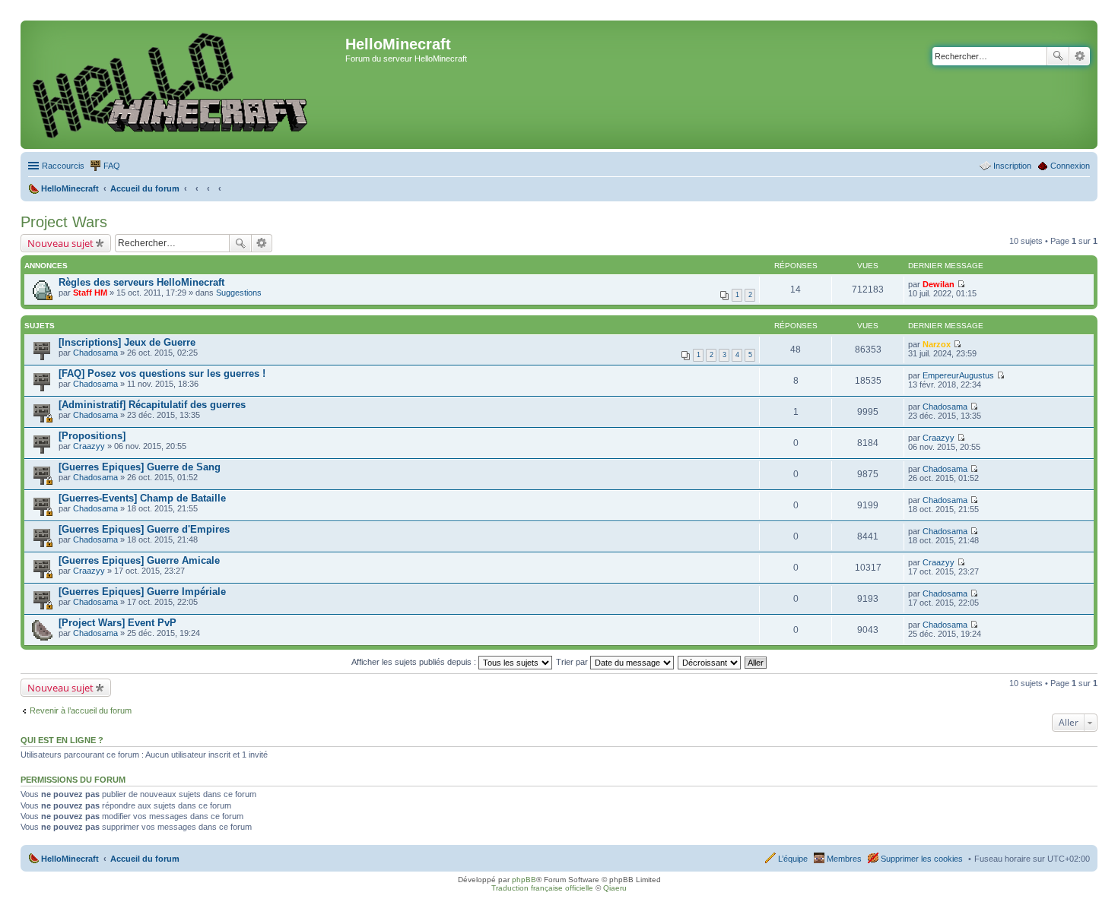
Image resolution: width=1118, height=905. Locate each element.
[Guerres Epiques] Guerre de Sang (140, 467)
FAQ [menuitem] (111, 165)
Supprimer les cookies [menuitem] (922, 858)
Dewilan (938, 284)
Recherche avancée (1079, 56)
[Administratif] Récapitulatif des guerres (152, 404)
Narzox (937, 344)
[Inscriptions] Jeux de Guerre (127, 342)
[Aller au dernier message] (961, 284)
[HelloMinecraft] (184, 84)
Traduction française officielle (542, 888)
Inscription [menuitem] (1012, 165)
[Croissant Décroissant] (710, 661)
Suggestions (239, 292)
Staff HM (90, 292)
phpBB (524, 879)
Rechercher (1058, 56)
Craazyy (89, 446)
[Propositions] (92, 435)
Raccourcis (63, 165)
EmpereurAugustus (958, 375)
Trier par (573, 661)
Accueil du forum (144, 858)
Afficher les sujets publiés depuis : (414, 661)
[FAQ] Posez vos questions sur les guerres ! (162, 373)
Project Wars (64, 222)
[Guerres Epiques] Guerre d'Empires (144, 529)
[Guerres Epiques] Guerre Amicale (139, 560)
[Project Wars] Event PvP (117, 622)
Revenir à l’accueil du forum (81, 710)
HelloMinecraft (70, 858)
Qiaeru (615, 888)
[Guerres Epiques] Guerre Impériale (142, 591)
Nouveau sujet (60, 243)
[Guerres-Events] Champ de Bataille (142, 498)
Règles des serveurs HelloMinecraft (141, 282)
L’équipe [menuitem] (793, 858)
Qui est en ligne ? (62, 740)
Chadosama (95, 352)
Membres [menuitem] (844, 858)
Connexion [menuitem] (1070, 165)
